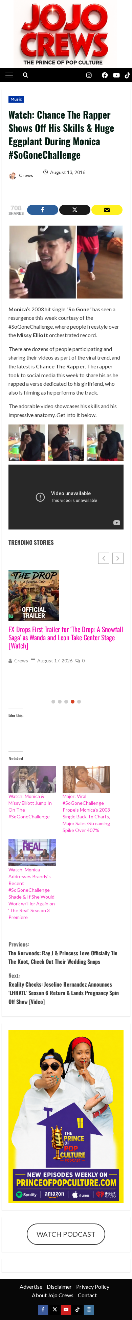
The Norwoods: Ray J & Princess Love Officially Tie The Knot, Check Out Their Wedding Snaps (62, 953)
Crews (25, 175)
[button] (9, 75)
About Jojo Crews (52, 1295)
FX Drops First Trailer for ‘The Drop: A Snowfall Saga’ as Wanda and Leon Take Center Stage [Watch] (65, 637)
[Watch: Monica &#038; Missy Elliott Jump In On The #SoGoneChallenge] (32, 779)
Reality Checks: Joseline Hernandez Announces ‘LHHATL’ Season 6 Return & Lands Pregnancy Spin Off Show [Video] (63, 988)
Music (16, 99)
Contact (87, 1295)
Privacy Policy (92, 1286)
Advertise (31, 1286)
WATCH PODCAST (66, 1234)
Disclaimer (59, 1286)
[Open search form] (25, 75)
